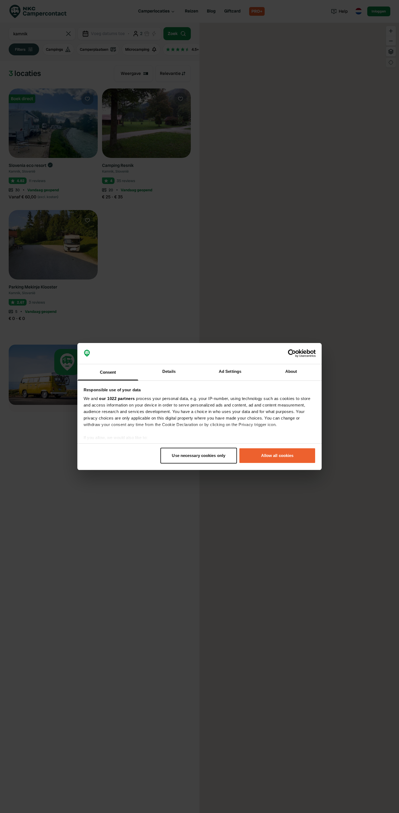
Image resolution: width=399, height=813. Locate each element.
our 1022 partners (117, 398)
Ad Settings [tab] (230, 371)
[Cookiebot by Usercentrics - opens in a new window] (292, 354)
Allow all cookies (277, 455)
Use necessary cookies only (198, 455)
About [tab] (291, 371)
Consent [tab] (108, 372)
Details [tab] (169, 371)
